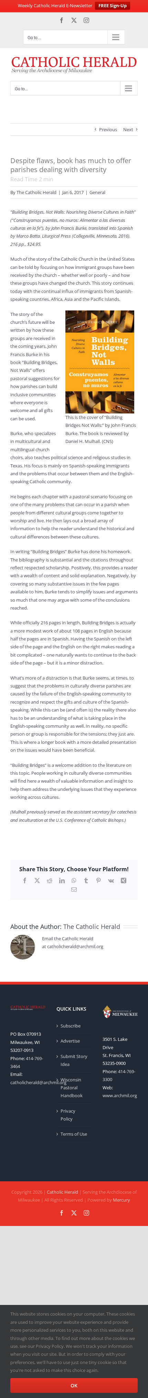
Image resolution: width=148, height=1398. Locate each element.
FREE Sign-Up (112, 5)
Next (128, 129)
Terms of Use (74, 1134)
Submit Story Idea (74, 1060)
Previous (108, 129)
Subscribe (71, 1026)
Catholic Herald (62, 1192)
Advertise (70, 1041)
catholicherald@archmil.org (38, 1082)
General (97, 192)
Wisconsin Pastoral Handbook (72, 1088)
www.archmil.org (120, 1095)
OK (74, 1385)
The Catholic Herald (36, 192)
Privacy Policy (68, 1115)
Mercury (121, 1200)
